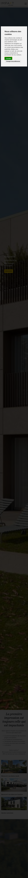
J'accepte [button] (8, 58)
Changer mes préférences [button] (13, 61)
